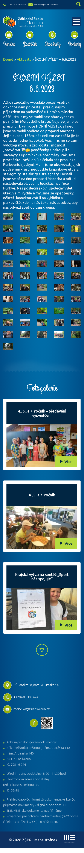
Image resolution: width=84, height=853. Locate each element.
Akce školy (52, 43)
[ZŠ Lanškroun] (23, 22)
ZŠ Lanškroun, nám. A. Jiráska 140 (37, 685)
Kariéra (9, 43)
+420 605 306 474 (17, 4)
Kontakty (74, 43)
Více (68, 461)
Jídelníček (30, 43)
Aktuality (24, 59)
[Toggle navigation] (76, 21)
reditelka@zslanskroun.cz (46, 4)
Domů (8, 59)
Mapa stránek (45, 840)
